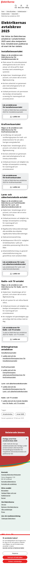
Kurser (3, 498)
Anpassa (15, 553)
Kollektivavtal (5, 496)
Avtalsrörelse (7, 414)
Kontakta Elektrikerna (8, 482)
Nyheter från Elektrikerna (9, 507)
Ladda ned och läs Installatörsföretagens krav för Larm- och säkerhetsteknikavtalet (15, 389)
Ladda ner (16, 117)
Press (3, 512)
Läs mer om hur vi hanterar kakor (13, 548)
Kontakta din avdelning (8, 484)
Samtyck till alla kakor (15, 557)
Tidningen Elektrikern (8, 518)
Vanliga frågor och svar (8, 493)
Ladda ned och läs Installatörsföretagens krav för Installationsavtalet (14, 358)
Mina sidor (21, 7)
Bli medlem (4, 491)
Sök (16, 7)
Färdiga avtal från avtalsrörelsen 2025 (10, 440)
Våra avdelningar (6, 509)
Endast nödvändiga (15, 561)
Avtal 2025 (20, 414)
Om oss (3, 504)
